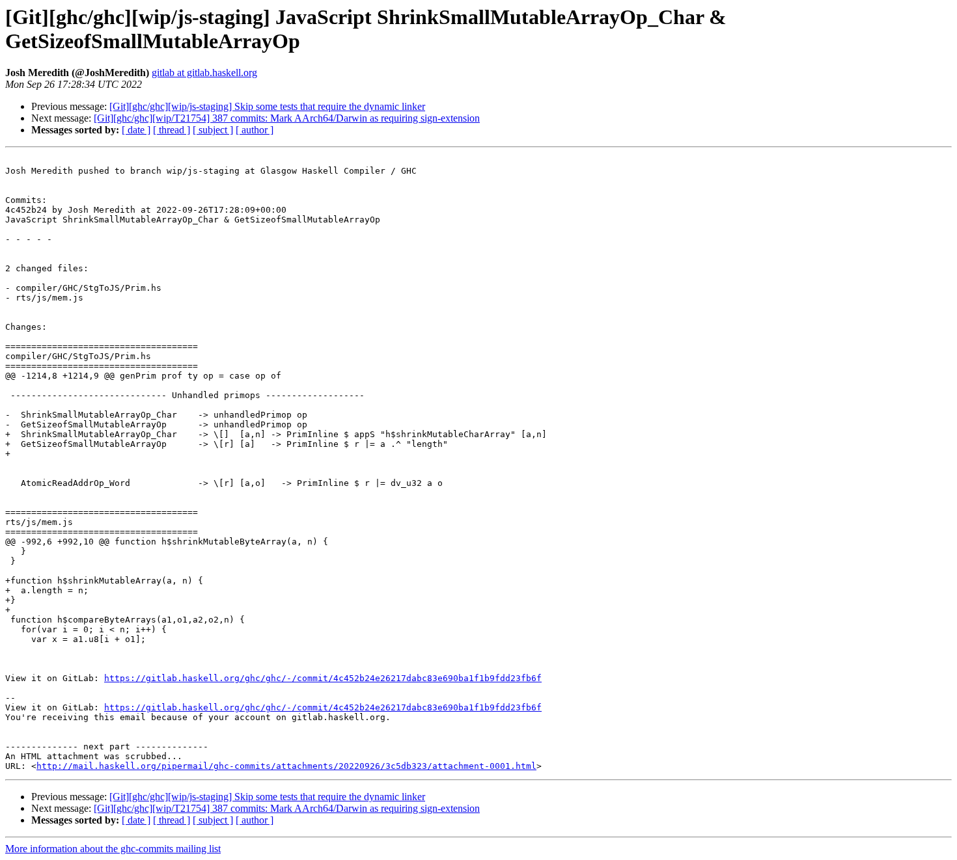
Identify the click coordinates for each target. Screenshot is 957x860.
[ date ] (136, 129)
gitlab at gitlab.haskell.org (204, 72)
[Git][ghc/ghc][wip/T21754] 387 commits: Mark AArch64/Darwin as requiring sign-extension (287, 118)
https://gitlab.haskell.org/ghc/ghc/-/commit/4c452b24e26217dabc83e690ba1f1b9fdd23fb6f (323, 678)
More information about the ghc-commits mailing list (113, 848)
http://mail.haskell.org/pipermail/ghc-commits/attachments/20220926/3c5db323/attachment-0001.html (286, 766)
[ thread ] (171, 129)
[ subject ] (213, 129)
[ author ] (254, 129)
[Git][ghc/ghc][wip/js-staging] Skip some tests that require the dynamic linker (267, 106)
